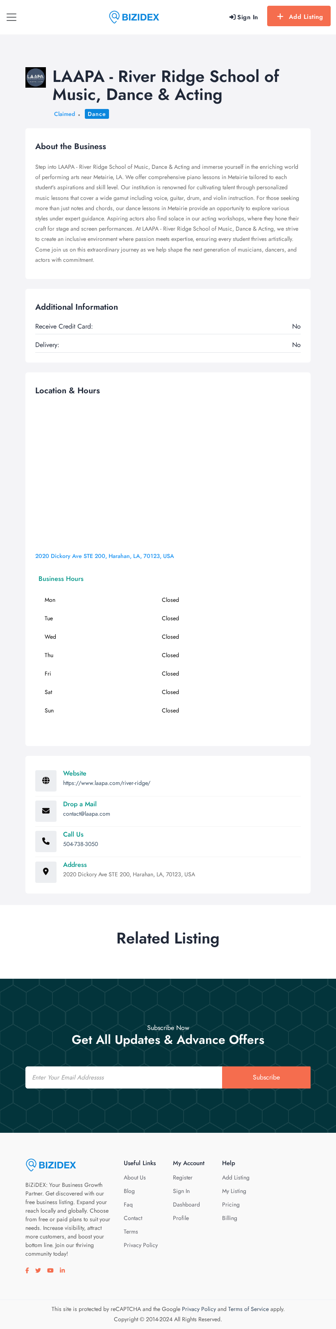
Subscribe (266, 1077)
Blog (129, 1191)
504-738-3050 (80, 844)
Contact (133, 1218)
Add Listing (306, 16)
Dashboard (186, 1204)
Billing (229, 1218)
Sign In (181, 1191)
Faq (128, 1204)
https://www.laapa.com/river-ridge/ (106, 783)
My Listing (234, 1191)
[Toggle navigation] (11, 17)
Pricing (231, 1204)
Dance (97, 114)
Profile (181, 1218)
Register (183, 1177)
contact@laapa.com (86, 814)
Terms (131, 1231)
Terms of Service (248, 1309)
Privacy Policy (141, 1245)
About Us (135, 1177)
